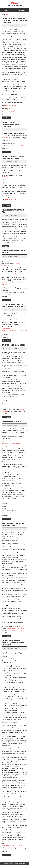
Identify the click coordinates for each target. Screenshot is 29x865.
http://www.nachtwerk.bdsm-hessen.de (11, 443)
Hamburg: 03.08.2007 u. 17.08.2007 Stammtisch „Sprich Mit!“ (13, 157)
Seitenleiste (22, 10)
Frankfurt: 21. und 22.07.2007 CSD (13, 345)
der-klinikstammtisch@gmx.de (19, 145)
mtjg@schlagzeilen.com (10, 847)
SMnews (14, 3)
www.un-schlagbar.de (7, 137)
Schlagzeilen (13, 242)
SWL (3, 117)
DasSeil (15, 25)
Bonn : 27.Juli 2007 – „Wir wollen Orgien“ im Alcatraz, (13, 524)
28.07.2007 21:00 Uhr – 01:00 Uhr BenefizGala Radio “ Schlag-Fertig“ (13, 305)
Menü (5, 10)
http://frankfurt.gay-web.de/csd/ (9, 405)
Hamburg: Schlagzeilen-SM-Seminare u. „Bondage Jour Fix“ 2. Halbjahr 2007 (13, 643)
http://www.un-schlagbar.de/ (11, 176)
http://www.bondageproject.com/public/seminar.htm (14, 845)
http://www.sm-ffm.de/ (7, 406)
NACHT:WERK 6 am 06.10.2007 (11, 422)
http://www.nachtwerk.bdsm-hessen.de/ (17, 513)
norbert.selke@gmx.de (10, 199)
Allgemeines (5, 246)
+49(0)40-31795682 (8, 104)
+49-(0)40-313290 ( (8, 848)
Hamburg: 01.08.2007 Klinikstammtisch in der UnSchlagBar (10, 124)
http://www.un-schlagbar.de (11, 105)
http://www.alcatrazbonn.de (8, 624)
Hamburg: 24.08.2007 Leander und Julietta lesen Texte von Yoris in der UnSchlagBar (14, 20)
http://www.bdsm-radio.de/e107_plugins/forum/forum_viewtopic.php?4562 (14, 330)
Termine (8, 117)
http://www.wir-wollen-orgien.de (15, 630)
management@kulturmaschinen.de (13, 111)
